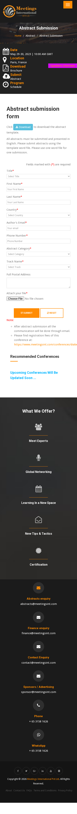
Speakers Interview (62, 65)
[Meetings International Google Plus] (34, 771)
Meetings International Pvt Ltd (43, 779)
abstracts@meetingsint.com (38, 604)
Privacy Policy (65, 790)
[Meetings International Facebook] (18, 771)
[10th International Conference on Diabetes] (19, 11)
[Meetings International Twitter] (26, 771)
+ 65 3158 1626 (38, 721)
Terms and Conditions (44, 790)
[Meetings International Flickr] (59, 771)
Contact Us (19, 790)
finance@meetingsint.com (39, 633)
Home (18, 35)
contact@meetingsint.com (38, 662)
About (9, 790)
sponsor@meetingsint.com (38, 692)
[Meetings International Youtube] (51, 771)
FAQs (29, 790)
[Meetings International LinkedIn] (42, 771)
